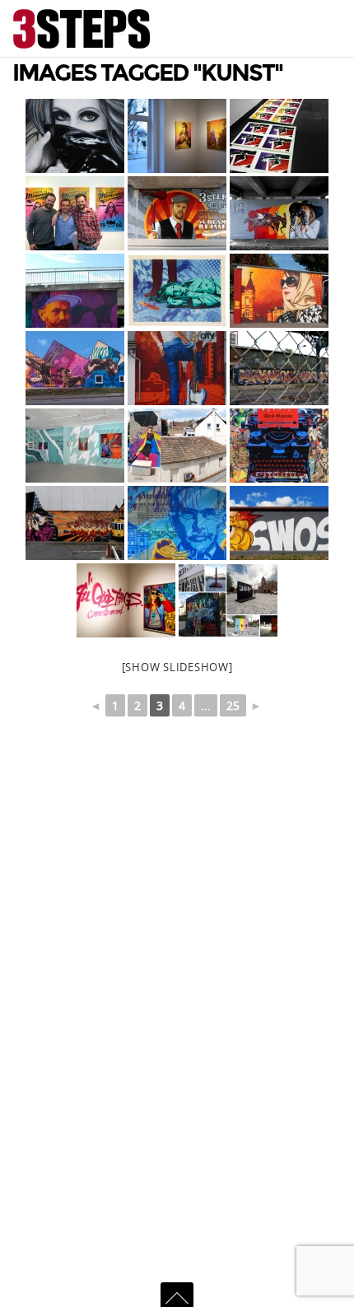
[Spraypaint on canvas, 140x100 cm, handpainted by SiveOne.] (75, 136)
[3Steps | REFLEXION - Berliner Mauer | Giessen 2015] (228, 600)
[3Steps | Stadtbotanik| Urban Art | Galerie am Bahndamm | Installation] (75, 445)
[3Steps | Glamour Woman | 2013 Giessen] (279, 291)
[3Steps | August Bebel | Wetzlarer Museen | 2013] (75, 291)
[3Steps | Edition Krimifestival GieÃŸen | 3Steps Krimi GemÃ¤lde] (177, 291)
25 (233, 705)
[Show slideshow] (177, 667)
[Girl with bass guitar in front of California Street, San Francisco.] (177, 368)
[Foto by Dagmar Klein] (75, 213)
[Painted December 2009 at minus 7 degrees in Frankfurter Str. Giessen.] (75, 523)
